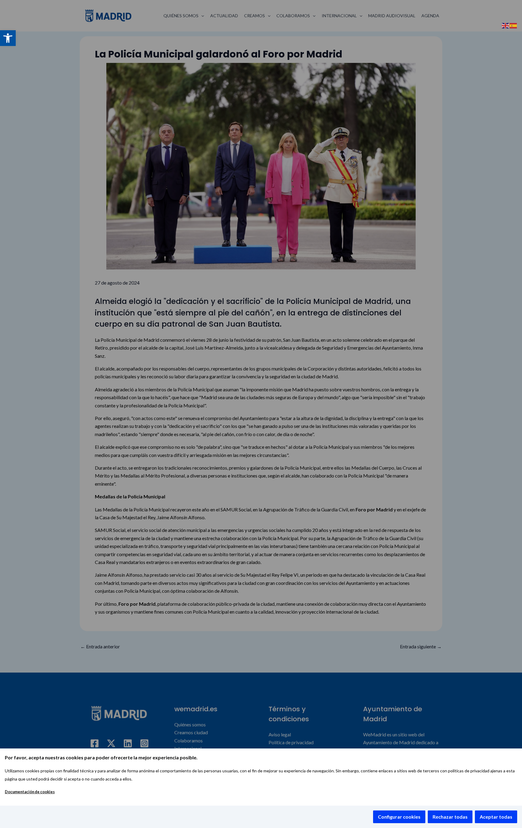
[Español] (513, 25)
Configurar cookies (399, 817)
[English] (506, 25)
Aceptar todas (496, 817)
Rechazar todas (450, 817)
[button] (8, 38)
